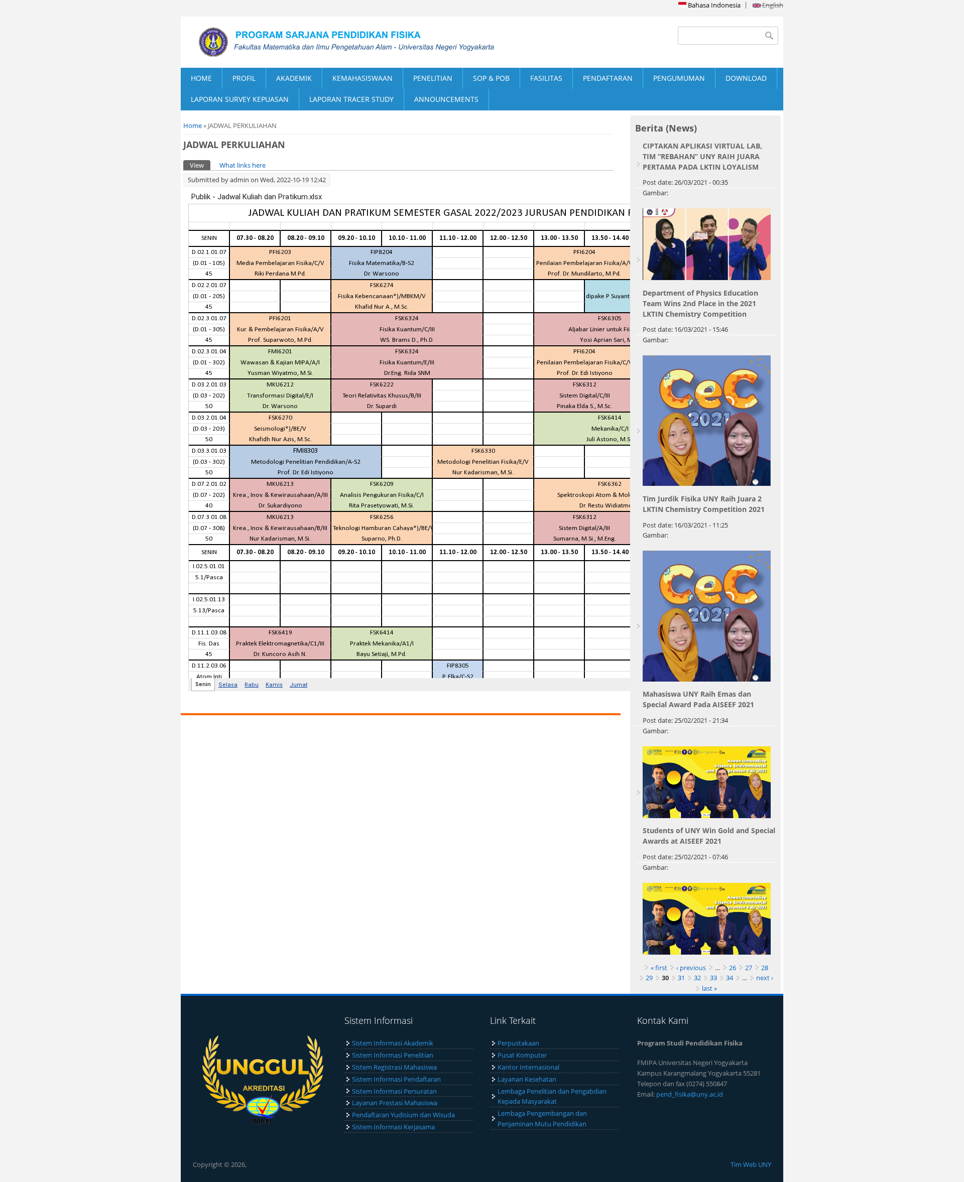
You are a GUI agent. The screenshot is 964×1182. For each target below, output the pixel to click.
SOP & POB (491, 78)
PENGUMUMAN (679, 78)
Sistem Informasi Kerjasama (393, 1126)
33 (713, 977)
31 (681, 977)
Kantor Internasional (528, 1067)
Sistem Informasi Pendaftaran (396, 1079)
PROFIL (244, 78)
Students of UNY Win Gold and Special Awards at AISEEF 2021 (709, 836)
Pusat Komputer (522, 1055)
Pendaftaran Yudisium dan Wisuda (403, 1114)
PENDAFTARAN (608, 78)
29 (649, 977)
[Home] (331, 42)
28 (764, 967)
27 (748, 967)
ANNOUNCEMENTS (446, 99)
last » (709, 988)
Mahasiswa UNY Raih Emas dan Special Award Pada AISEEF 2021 (698, 699)
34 (729, 977)
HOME (201, 78)
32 (697, 977)
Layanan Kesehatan (527, 1079)
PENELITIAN (432, 78)
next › (764, 977)
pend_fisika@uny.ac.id (689, 1094)
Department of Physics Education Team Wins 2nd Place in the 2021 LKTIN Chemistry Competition (700, 303)
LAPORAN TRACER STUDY (351, 99)
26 (732, 967)
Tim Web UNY (751, 1164)
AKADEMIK (294, 78)
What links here (242, 165)
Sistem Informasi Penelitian (392, 1055)
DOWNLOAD (746, 78)
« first (659, 967)
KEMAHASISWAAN (362, 78)
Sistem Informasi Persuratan (394, 1091)
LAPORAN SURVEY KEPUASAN (240, 99)
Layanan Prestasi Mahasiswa (394, 1102)
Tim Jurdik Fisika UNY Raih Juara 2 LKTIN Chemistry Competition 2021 (704, 504)
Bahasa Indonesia (713, 5)
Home (192, 125)
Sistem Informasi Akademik (392, 1042)
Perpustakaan (518, 1042)
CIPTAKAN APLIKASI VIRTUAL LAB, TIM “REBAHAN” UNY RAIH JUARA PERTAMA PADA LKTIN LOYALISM (702, 156)
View (200, 165)
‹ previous (691, 967)
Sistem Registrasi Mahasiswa (394, 1067)
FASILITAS (546, 78)
